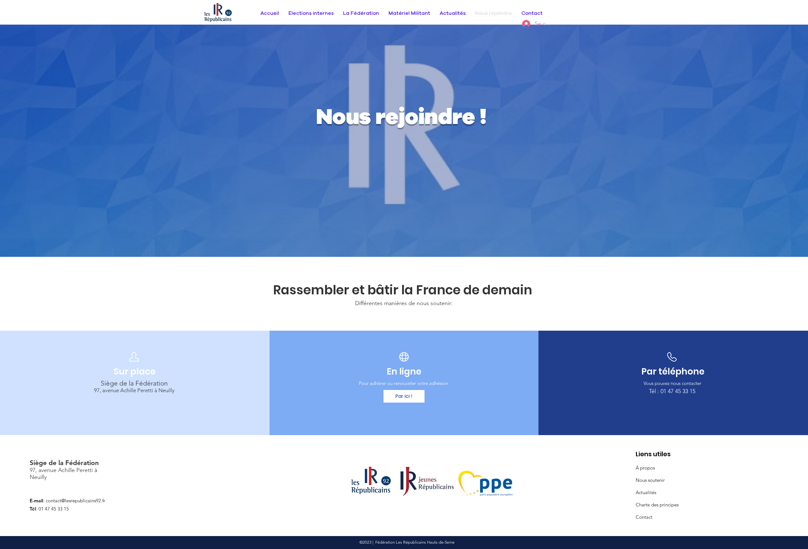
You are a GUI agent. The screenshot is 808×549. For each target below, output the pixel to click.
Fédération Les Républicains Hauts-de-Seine (414, 542)
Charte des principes (657, 505)
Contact (644, 517)
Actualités (646, 492)
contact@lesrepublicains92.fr (75, 501)
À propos (645, 468)
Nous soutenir (650, 480)
